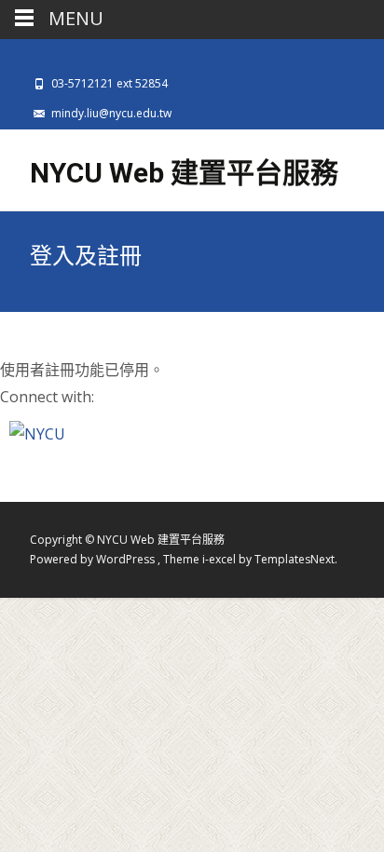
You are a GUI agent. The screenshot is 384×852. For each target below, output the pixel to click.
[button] (37, 433)
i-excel (220, 559)
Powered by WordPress (94, 559)
